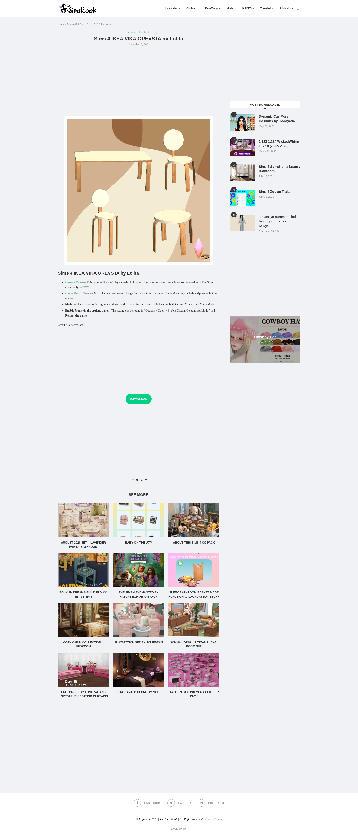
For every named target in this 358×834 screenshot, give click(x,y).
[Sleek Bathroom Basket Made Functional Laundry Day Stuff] (193, 570)
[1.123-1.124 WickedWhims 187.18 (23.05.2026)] (242, 147)
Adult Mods (286, 8)
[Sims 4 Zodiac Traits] (242, 198)
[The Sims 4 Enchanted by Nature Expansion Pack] (138, 570)
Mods (230, 8)
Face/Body (211, 8)
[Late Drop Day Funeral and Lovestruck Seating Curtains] (83, 670)
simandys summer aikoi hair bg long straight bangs (277, 221)
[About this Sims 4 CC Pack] (193, 520)
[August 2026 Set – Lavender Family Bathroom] (83, 520)
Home (61, 24)
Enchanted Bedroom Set (138, 692)
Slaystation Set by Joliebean (138, 642)
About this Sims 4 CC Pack (194, 542)
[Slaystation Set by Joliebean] (138, 620)
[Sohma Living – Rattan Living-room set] (193, 620)
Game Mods (72, 293)
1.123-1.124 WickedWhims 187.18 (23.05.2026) (279, 144)
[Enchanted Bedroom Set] (138, 670)
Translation (266, 8)
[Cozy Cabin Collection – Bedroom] (83, 620)
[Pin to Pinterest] (142, 480)
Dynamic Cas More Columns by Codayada (277, 119)
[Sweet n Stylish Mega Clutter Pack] (193, 670)
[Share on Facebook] (133, 480)
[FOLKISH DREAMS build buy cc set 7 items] (83, 570)
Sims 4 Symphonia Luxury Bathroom (279, 169)
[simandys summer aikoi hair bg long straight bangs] (242, 223)
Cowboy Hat (265, 337)
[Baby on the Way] (138, 520)
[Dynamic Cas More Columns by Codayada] (242, 122)
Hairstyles (171, 8)
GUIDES (247, 8)
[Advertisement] (138, 81)
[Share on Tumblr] (146, 480)
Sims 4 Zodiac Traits (274, 191)
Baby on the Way (138, 542)
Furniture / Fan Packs (138, 32)
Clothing (191, 8)
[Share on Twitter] (137, 480)
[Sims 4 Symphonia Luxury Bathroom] (242, 172)
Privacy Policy (213, 819)
